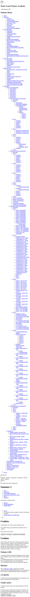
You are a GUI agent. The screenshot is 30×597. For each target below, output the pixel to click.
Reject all (3, 534)
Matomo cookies (8, 568)
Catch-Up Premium (11, 33)
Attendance (9, 32)
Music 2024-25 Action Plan (13, 40)
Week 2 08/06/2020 (21, 211)
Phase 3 (24, 115)
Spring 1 (18, 123)
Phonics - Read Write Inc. (13, 465)
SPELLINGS (19, 318)
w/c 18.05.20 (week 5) (21, 326)
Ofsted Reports (10, 42)
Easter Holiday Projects (21, 307)
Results (8, 49)
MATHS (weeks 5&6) (21, 315)
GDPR (8, 38)
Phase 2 (24, 113)
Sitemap (6, 503)
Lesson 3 (21, 338)
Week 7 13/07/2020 (21, 218)
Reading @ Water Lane (12, 467)
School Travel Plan (11, 50)
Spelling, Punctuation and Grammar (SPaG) (23, 108)
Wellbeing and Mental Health (14, 82)
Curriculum (6, 86)
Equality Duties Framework (13, 36)
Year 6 (14, 149)
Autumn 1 (18, 120)
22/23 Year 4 (13, 94)
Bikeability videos (23, 147)
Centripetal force (23, 352)
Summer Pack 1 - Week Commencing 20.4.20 (21, 271)
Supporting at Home (21, 105)
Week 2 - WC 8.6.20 (21, 287)
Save (14, 595)
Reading (21, 112)
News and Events (8, 58)
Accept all (9, 534)
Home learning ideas (24, 187)
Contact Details (10, 20)
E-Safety (9, 75)
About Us (6, 17)
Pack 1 (17, 278)
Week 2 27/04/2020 (21, 221)
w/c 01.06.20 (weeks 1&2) (22, 320)
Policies (9, 43)
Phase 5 (24, 118)
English (21, 351)
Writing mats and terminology (20, 346)
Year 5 (14, 135)
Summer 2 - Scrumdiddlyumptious (21, 424)
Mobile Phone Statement (13, 39)
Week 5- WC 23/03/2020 (22, 229)
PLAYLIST (19, 319)
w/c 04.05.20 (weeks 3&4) (22, 329)
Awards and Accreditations (13, 28)
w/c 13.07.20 (19, 324)
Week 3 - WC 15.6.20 (21, 286)
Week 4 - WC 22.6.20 (21, 284)
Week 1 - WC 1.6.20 (21, 289)
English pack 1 (19, 403)
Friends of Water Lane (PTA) (14, 76)
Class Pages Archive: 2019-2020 (18, 206)
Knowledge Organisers (21, 104)
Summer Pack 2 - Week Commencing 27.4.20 (21, 269)
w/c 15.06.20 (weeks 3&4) (22, 322)
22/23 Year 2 (13, 91)
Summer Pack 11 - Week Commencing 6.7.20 (22, 241)
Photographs (19, 102)
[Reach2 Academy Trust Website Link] (2, 2)
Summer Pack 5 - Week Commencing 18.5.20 (21, 260)
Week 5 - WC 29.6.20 (21, 283)
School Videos (10, 62)
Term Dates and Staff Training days (15, 61)
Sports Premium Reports (13, 54)
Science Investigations (18, 200)
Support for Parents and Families (15, 84)
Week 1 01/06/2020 (21, 210)
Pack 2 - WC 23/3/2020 (22, 309)
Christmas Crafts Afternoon (19, 204)
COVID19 (9, 35)
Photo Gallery (10, 64)
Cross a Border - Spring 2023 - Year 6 (19, 457)
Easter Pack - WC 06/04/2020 (20, 233)
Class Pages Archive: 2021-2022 (18, 98)
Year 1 (14, 101)
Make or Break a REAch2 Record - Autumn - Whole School (18, 455)
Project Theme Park (21, 334)
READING (19, 323)
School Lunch (10, 78)
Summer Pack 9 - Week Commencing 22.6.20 (21, 247)
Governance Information (13, 21)
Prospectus (9, 44)
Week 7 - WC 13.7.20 (21, 280)
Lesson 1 (21, 335)
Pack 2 (17, 276)
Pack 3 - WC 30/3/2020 (22, 308)
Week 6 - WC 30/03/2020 (22, 231)
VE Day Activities (17, 198)
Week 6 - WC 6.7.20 (21, 282)
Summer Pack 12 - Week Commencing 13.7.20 (22, 238)
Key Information (8, 29)
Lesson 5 (21, 341)
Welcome (9, 18)
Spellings (18, 344)
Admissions (9, 31)
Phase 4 (24, 116)
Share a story (22, 224)
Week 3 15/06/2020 (21, 213)
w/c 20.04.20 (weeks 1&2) (22, 327)
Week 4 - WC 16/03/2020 (22, 228)
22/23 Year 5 (13, 95)
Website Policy (7, 505)
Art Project (15, 202)
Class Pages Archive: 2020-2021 (18, 151)
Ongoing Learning (20, 236)
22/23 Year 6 (13, 97)
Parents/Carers (7, 68)
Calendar (9, 65)
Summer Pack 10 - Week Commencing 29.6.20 (22, 244)
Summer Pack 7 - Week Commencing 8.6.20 (21, 252)
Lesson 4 (21, 340)
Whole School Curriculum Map (14, 461)
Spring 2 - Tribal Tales (21, 420)
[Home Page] (1, 2)
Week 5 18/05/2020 (21, 227)
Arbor (8, 72)
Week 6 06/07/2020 (21, 217)
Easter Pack (19, 273)
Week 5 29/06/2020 (21, 215)
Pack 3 (17, 275)
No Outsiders (10, 469)
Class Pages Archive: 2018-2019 (18, 406)
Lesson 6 (21, 342)
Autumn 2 (18, 122)
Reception (15, 100)
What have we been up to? (22, 130)
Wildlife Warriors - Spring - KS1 (18, 432)
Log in (5, 472)
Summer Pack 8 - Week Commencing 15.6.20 (21, 249)
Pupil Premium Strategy (12, 46)
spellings (18, 381)
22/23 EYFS (13, 89)
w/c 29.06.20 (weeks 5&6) (22, 316)
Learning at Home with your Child (15, 80)
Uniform (9, 79)
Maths (20, 111)
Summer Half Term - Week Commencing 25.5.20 (22, 258)
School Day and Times (12, 51)
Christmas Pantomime (18, 203)
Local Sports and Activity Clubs (14, 83)
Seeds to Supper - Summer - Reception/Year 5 (16, 449)
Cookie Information (8, 504)
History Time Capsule (18, 199)
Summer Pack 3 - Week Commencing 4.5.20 (21, 266)
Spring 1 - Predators (21, 418)
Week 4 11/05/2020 (20, 225)
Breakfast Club (10, 73)
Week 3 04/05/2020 (21, 222)
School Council (10, 468)
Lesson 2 (21, 337)
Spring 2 (18, 124)
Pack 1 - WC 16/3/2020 (22, 311)
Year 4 (14, 134)
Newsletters (9, 60)
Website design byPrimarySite (11, 515)
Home (5, 15)
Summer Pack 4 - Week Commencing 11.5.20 (21, 263)
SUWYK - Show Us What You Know (16, 462)
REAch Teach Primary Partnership (15, 47)
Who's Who (10, 24)
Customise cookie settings (19, 534)
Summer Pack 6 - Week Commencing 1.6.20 (21, 255)
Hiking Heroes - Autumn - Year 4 (18, 447)
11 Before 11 (10, 431)
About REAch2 (10, 27)
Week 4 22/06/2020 (21, 214)
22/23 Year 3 (13, 93)
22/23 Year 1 (13, 90)
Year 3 (14, 129)
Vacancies (9, 25)
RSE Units (9, 464)
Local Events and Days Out (13, 67)
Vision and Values (11, 22)
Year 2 (14, 119)
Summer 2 (18, 127)
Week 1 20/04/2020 (21, 220)
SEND (8, 53)
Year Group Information (12, 87)
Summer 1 (18, 126)
